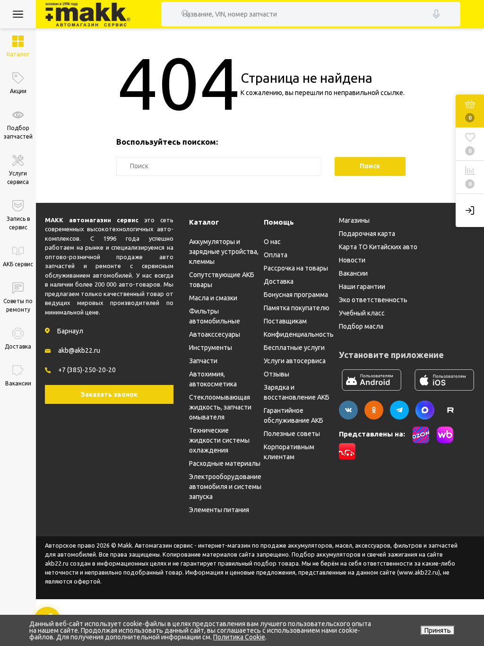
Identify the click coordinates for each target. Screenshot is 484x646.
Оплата (275, 255)
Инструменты (210, 347)
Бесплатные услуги (294, 347)
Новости (352, 260)
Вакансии (353, 273)
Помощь (279, 222)
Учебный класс (362, 313)
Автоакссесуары (214, 334)
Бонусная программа (296, 294)
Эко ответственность (373, 300)
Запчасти (203, 361)
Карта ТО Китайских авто (378, 247)
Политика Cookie (239, 637)
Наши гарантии (362, 286)
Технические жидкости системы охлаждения (219, 440)
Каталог (204, 222)
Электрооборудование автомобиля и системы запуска (225, 486)
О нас (272, 241)
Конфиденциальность (299, 334)
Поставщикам (285, 321)
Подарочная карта (367, 233)
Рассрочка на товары (296, 268)
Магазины (354, 220)
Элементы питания (219, 510)
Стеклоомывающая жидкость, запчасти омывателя (220, 407)
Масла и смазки (213, 298)
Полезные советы (292, 433)
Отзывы (276, 374)
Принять (437, 630)
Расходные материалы (224, 463)
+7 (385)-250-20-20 (87, 370)
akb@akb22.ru (79, 350)
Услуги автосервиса (295, 361)
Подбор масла (361, 326)
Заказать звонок (109, 394)
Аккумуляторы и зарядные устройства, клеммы (224, 251)
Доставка (279, 281)
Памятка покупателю (296, 308)
